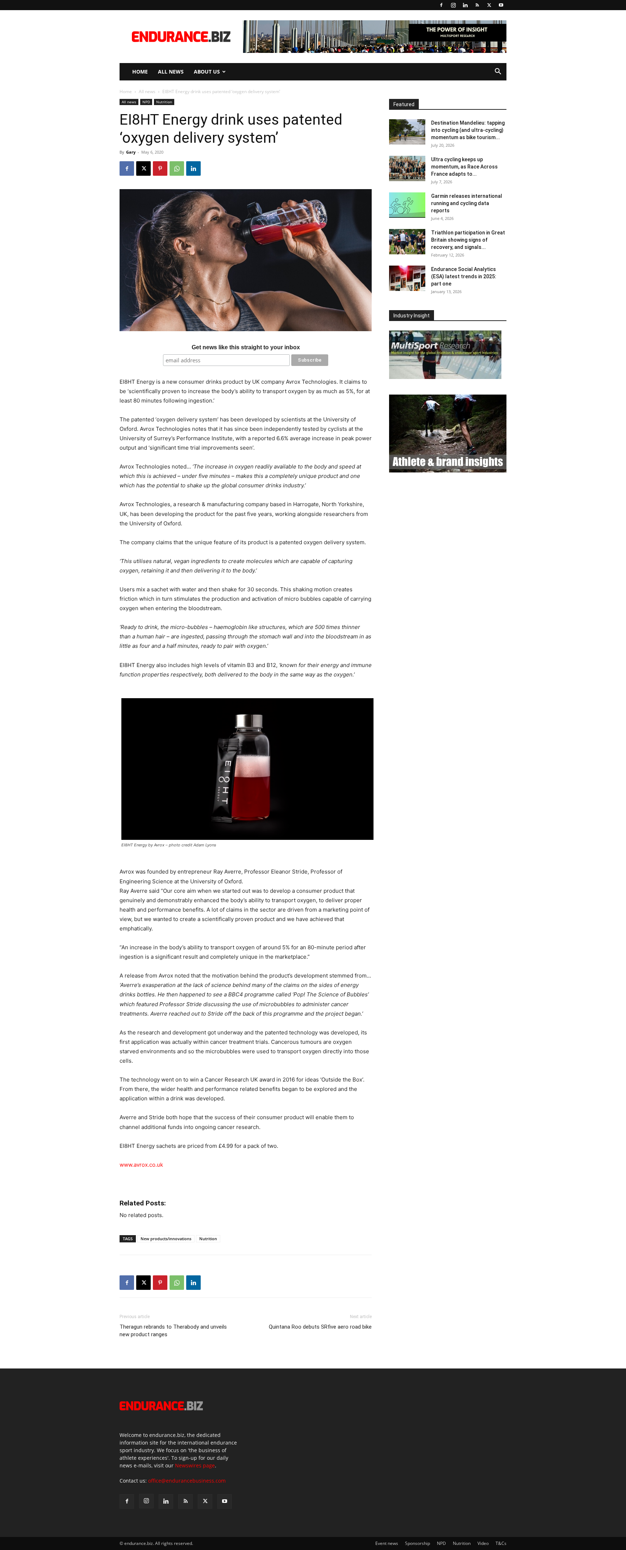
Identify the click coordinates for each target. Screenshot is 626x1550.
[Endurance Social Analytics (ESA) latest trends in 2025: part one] (407, 278)
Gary (130, 152)
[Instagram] (453, 5)
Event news (386, 1543)
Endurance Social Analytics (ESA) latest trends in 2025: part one (463, 276)
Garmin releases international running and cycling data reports (466, 203)
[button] (497, 72)
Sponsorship (417, 1543)
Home (140, 71)
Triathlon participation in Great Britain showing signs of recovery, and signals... (468, 240)
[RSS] (477, 5)
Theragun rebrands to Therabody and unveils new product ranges (173, 1331)
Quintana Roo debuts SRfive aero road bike (320, 1327)
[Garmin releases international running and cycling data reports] (407, 205)
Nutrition (164, 101)
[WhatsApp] (177, 168)
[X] (489, 5)
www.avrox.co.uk (141, 1164)
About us (207, 71)
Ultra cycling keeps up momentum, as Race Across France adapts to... (464, 167)
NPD (146, 101)
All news (171, 71)
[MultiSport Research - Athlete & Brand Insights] (447, 470)
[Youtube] (501, 5)
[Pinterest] (160, 168)
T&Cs (501, 1543)
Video (483, 1543)
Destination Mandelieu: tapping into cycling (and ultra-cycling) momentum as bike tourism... (468, 130)
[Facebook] (441, 5)
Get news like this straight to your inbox (246, 347)
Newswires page (195, 1465)
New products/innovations (166, 1238)
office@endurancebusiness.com (187, 1480)
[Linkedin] (465, 5)
